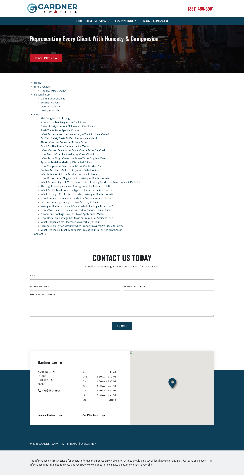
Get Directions (90, 415)
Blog (36, 114)
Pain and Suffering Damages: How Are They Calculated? (72, 202)
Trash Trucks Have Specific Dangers (61, 130)
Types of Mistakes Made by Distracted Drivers (66, 162)
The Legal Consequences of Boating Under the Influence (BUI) (75, 186)
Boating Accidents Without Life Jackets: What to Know (71, 170)
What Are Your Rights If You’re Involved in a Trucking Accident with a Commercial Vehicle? (90, 182)
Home (37, 82)
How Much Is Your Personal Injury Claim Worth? (67, 154)
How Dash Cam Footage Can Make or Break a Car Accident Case (77, 218)
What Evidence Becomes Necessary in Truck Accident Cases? (75, 134)
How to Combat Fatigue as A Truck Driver (64, 122)
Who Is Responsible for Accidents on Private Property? (71, 174)
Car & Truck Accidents (53, 98)
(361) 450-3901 (51, 390)
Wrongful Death (50, 110)
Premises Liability (50, 106)
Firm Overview (42, 86)
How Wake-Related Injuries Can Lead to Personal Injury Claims (76, 210)
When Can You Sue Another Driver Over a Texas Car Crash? (74, 150)
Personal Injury (42, 94)
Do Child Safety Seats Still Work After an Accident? (69, 138)
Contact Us (40, 233)
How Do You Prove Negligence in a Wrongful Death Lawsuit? (75, 178)
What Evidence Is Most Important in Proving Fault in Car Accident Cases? (81, 229)
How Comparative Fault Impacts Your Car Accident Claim (72, 166)
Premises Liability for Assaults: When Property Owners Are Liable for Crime (82, 225)
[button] (108, 21)
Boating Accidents (51, 102)
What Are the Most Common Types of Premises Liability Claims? (76, 190)
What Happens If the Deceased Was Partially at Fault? (71, 222)
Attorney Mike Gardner (53, 90)
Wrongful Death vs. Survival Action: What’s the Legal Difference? (77, 206)
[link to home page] (52, 8)
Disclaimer (88, 443)
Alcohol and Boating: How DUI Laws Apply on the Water (72, 214)
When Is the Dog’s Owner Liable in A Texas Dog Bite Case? (74, 158)
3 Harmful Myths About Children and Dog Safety (68, 126)
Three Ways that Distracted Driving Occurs (65, 142)
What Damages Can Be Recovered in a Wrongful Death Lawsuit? (77, 194)
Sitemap (72, 443)
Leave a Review (46, 415)
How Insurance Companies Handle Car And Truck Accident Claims (77, 198)
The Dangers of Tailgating (55, 118)
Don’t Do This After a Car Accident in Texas (65, 146)
